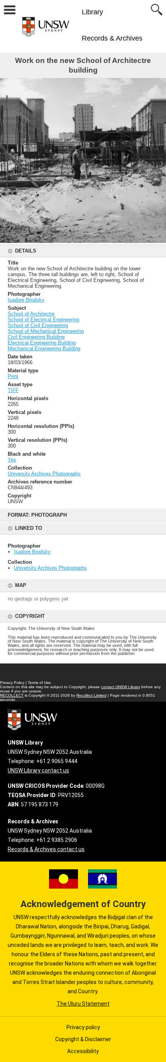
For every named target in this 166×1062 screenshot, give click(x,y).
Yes (12, 460)
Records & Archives (112, 38)
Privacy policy (83, 1027)
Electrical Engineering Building (42, 343)
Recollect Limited (91, 695)
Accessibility (83, 1051)
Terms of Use (39, 682)
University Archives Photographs (50, 568)
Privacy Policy (12, 682)
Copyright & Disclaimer (83, 1039)
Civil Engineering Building (36, 337)
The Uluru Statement (83, 1004)
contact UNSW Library (120, 687)
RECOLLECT (12, 695)
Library (92, 12)
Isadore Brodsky (32, 552)
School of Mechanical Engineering (46, 331)
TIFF (13, 390)
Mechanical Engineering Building (44, 348)
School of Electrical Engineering (43, 319)
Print (13, 376)
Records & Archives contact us (46, 849)
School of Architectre (31, 314)
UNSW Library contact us (38, 770)
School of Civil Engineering (38, 325)
